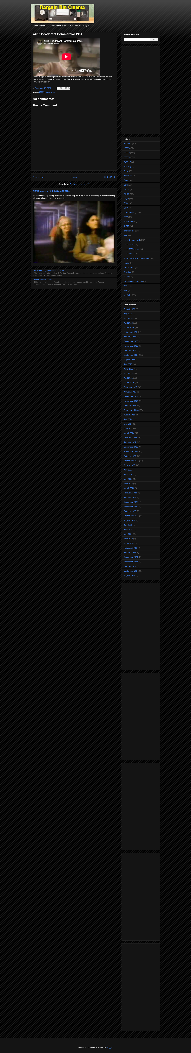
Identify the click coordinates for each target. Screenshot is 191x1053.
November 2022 (131, 506)
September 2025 (131, 355)
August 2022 (129, 520)
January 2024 (130, 442)
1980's (127, 148)
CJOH (126, 203)
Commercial (50, 92)
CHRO (126, 194)
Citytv (126, 198)
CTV (126, 217)
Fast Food (128, 221)
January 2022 (130, 552)
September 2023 (131, 461)
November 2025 (131, 346)
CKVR (126, 208)
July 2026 (128, 314)
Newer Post (38, 177)
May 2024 (128, 424)
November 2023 (131, 451)
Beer (126, 171)
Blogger (109, 1047)
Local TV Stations (131, 249)
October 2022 (130, 511)
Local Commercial (132, 240)
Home (74, 177)
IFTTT (126, 226)
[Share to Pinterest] (68, 88)
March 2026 (129, 327)
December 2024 (131, 396)
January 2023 (130, 497)
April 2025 (128, 378)
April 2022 (128, 539)
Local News (129, 244)
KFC (126, 235)
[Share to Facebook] (66, 88)
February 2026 (130, 332)
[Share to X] (63, 88)
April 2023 (128, 484)
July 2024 (128, 419)
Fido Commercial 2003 (43, 280)
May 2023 (128, 479)
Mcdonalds (128, 254)
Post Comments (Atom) (79, 184)
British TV (128, 175)
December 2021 (131, 557)
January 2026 (130, 337)
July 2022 (128, 525)
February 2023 (130, 493)
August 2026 (129, 309)
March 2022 (129, 543)
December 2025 (131, 341)
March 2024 (129, 433)
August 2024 (129, 415)
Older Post (109, 177)
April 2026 (128, 323)
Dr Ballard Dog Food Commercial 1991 (49, 271)
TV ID (126, 277)
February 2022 (130, 548)
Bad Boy (127, 166)
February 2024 (130, 438)
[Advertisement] (141, 90)
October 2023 (130, 456)
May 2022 (128, 534)
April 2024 (128, 428)
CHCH (126, 189)
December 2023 (131, 447)
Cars (126, 180)
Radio (126, 263)
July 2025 (128, 364)
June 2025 (128, 369)
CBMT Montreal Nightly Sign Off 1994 (51, 191)
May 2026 (128, 318)
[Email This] (58, 88)
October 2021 (130, 566)
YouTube (128, 143)
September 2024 (131, 410)
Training (127, 272)
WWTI (126, 286)
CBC (126, 185)
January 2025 (130, 392)
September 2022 (131, 516)
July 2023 (128, 470)
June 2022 (128, 529)
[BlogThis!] (60, 88)
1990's (41, 92)
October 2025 (130, 350)
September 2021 (131, 571)
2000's (127, 157)
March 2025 (129, 382)
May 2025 (128, 373)
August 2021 (129, 575)
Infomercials (129, 231)
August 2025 (129, 359)
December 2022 (131, 502)
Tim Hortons (129, 267)
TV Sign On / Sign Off (133, 281)
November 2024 (131, 401)
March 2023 (129, 488)
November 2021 (131, 562)
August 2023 (129, 465)
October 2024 (130, 405)
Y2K (125, 290)
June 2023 (128, 474)
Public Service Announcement (137, 258)
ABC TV (127, 162)
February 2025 (130, 387)
